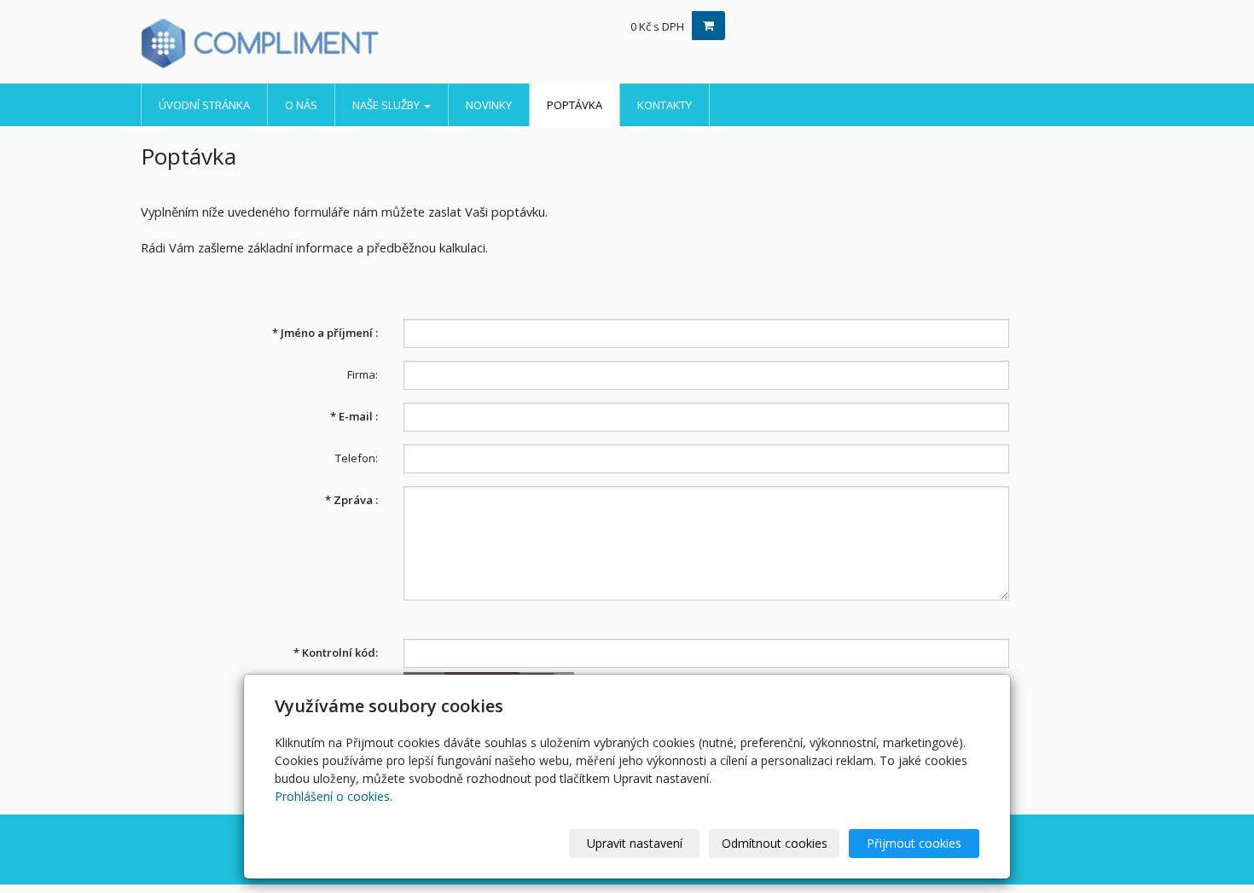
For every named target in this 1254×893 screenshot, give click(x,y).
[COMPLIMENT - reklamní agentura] (294, 42)
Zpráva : (351, 499)
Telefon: (356, 458)
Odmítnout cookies (774, 843)
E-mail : (354, 416)
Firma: (362, 374)
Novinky (489, 105)
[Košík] (708, 25)
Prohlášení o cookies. (333, 796)
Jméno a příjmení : (325, 332)
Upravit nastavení (634, 843)
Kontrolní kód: (335, 652)
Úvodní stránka (204, 105)
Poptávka (574, 105)
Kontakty (664, 105)
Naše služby (387, 105)
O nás (301, 105)
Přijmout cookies (914, 843)
